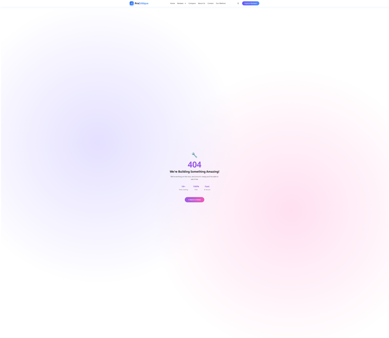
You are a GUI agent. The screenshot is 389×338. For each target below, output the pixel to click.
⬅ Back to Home (194, 200)
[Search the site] (238, 3)
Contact (211, 3)
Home (172, 3)
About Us (201, 3)
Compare (192, 3)
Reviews (180, 3)
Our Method (220, 3)
